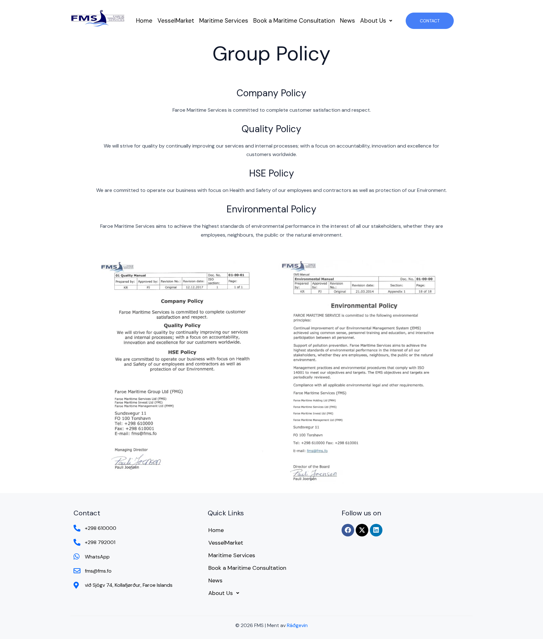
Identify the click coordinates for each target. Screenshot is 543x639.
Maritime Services (223, 21)
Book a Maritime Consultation (294, 21)
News (347, 21)
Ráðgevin (297, 625)
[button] (376, 20)
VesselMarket (175, 21)
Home (144, 21)
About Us (373, 21)
